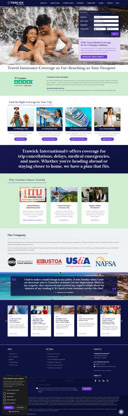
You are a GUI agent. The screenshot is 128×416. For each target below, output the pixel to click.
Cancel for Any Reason (54, 368)
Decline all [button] (20, 407)
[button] (14, 411)
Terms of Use (13, 365)
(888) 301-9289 (100, 364)
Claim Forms (13, 354)
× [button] (26, 377)
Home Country (84, 21)
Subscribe (87, 388)
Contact (110, 3)
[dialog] (15, 394)
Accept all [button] (8, 407)
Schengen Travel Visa (54, 362)
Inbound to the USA (53, 354)
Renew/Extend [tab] (93, 12)
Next (114, 34)
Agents (11, 359)
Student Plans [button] (68, 3)
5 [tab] (69, 341)
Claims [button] (101, 3)
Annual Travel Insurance (55, 365)
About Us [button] (43, 3)
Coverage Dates (84, 29)
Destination (83, 17)
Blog (117, 3)
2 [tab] (61, 341)
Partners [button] (80, 3)
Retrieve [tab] (104, 12)
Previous (6, 321)
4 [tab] (66, 341)
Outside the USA (52, 356)
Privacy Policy (13, 362)
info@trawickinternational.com (106, 366)
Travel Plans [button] (54, 3)
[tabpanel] (64, 124)
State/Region (83, 25)
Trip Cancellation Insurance (56, 359)
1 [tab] (59, 341)
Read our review (52, 90)
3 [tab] (64, 341)
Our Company (13, 356)
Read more (15, 386)
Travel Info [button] (91, 3)
